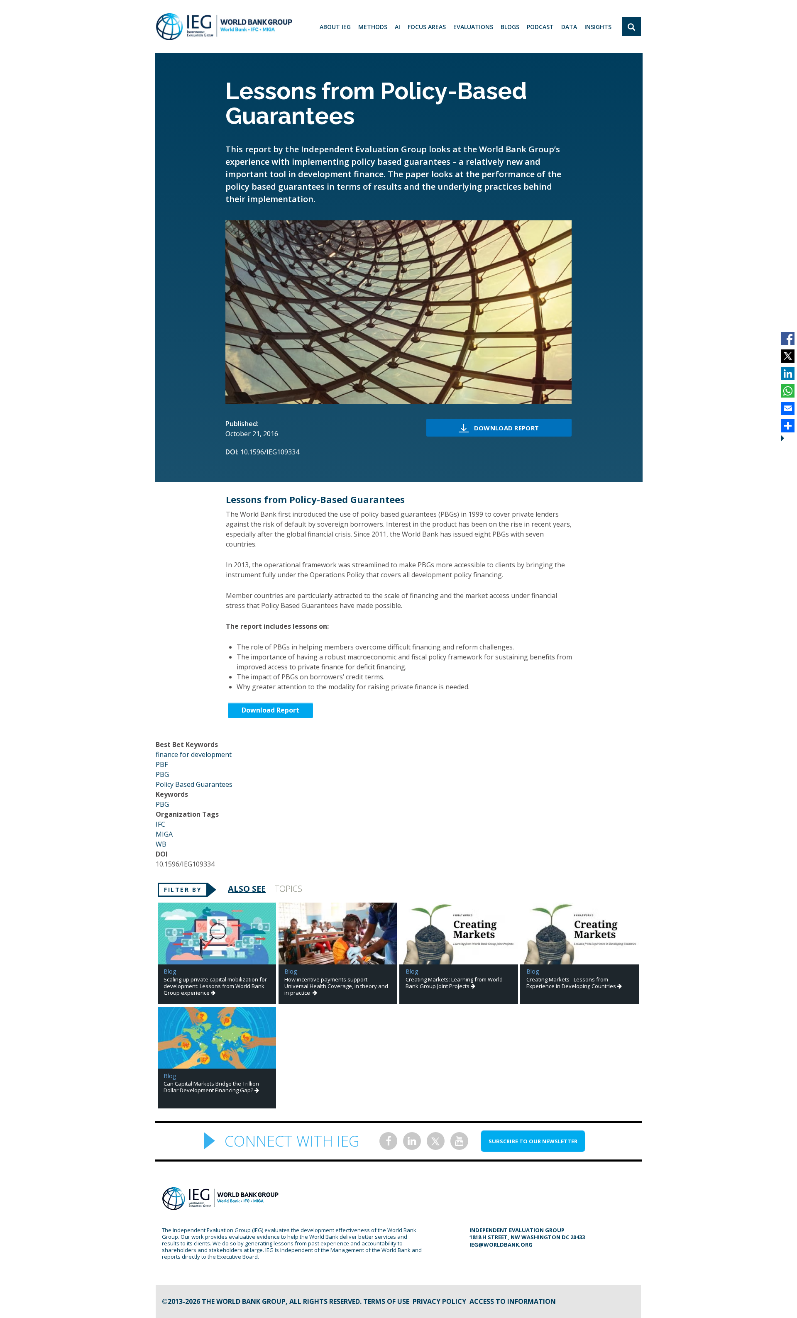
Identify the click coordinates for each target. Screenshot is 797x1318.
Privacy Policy (439, 1301)
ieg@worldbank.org (501, 1244)
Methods (372, 27)
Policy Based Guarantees (194, 784)
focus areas (427, 27)
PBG (162, 774)
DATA (569, 27)
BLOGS (510, 27)
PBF (162, 764)
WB (161, 844)
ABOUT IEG (335, 27)
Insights (597, 27)
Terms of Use (386, 1301)
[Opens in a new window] (388, 1141)
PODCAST (540, 27)
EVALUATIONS (473, 27)
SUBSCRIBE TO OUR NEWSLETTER (533, 1141)
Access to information (512, 1301)
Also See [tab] (247, 888)
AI (397, 27)
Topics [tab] (288, 888)
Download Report (506, 428)
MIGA (164, 834)
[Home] (224, 26)
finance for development (194, 754)
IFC (160, 824)
